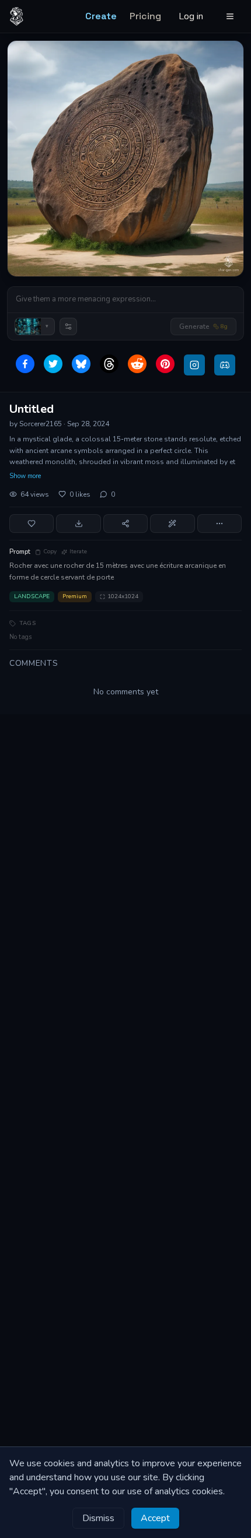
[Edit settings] (68, 326)
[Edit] (172, 523)
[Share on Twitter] (53, 363)
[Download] (78, 523)
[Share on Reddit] (137, 363)
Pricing (145, 16)
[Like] (31, 523)
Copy (50, 551)
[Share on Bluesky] (81, 363)
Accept (155, 1518)
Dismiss (98, 1518)
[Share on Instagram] (194, 364)
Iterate (78, 551)
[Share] (125, 523)
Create (101, 16)
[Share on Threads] (109, 363)
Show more (25, 476)
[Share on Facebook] (25, 363)
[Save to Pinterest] (165, 363)
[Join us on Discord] (224, 364)
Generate (203, 326)
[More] (219, 523)
